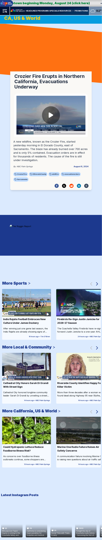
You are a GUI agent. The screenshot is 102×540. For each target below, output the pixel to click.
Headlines (31, 11)
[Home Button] (18, 11)
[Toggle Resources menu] (73, 11)
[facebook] (57, 186)
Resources (65, 11)
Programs (43, 11)
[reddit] (71, 186)
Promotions (81, 11)
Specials (54, 11)
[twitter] (64, 186)
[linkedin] (79, 186)
